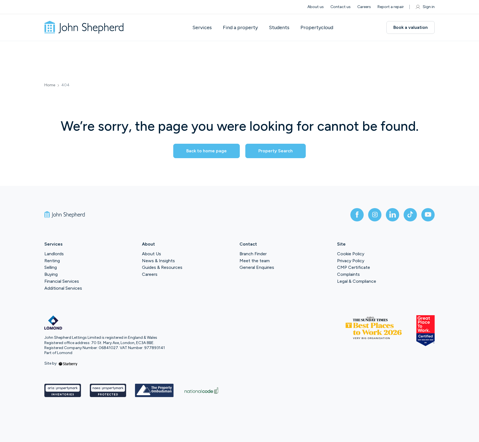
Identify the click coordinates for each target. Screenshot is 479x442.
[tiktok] (410, 214)
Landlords (54, 253)
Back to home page (206, 150)
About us (315, 6)
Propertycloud (316, 27)
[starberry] (67, 363)
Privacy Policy (350, 260)
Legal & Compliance (356, 281)
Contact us (340, 6)
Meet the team (255, 260)
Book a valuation (410, 27)
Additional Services (63, 288)
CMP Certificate (353, 267)
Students (279, 27)
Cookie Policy (350, 253)
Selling (50, 267)
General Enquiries (257, 267)
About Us (151, 253)
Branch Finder (253, 253)
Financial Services (61, 281)
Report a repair (391, 6)
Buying (51, 274)
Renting (52, 260)
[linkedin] (392, 214)
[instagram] (374, 214)
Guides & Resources (162, 267)
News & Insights (158, 260)
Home (49, 85)
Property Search (275, 150)
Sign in (429, 6)
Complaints (348, 274)
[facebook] (357, 214)
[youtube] (428, 214)
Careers (364, 6)
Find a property (240, 27)
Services (202, 27)
